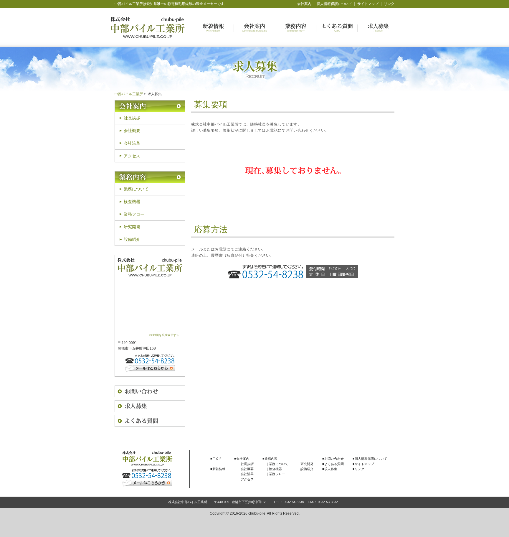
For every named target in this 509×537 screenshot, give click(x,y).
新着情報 (218, 469)
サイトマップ (368, 4)
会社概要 (132, 130)
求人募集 (150, 406)
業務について (136, 189)
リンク (389, 4)
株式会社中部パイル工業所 (147, 27)
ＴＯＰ (217, 458)
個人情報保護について (334, 4)
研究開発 (132, 226)
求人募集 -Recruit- (378, 27)
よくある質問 (150, 421)
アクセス (132, 156)
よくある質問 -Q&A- (337, 27)
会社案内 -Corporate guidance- (254, 27)
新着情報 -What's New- (213, 27)
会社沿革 (132, 143)
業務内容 (150, 177)
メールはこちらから (150, 368)
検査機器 (132, 201)
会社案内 (304, 4)
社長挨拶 (132, 118)
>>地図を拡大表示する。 (165, 335)
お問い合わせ (150, 391)
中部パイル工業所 (129, 94)
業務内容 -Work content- (295, 27)
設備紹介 (132, 239)
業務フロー (134, 214)
